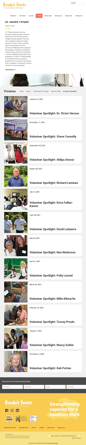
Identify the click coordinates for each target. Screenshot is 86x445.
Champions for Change (41, 91)
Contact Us (78, 16)
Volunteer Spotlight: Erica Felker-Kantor (51, 204)
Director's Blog (56, 91)
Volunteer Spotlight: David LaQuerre (53, 229)
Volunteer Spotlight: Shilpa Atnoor (52, 159)
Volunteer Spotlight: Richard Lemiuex (54, 183)
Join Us (31, 16)
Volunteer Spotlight (70, 91)
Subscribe (68, 16)
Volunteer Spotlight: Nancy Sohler (52, 345)
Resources (58, 16)
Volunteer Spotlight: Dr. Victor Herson (54, 113)
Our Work (22, 16)
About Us (13, 16)
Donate (39, 16)
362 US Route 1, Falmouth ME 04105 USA (63, 436)
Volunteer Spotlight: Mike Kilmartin (53, 298)
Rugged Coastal (53, 443)
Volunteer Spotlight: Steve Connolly (53, 136)
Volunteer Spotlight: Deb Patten (50, 368)
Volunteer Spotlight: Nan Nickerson (53, 252)
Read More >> (10, 70)
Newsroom (48, 16)
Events (28, 91)
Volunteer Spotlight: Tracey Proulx (52, 322)
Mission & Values (10, 427)
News (22, 91)
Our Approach (23, 427)
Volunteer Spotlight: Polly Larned (51, 275)
